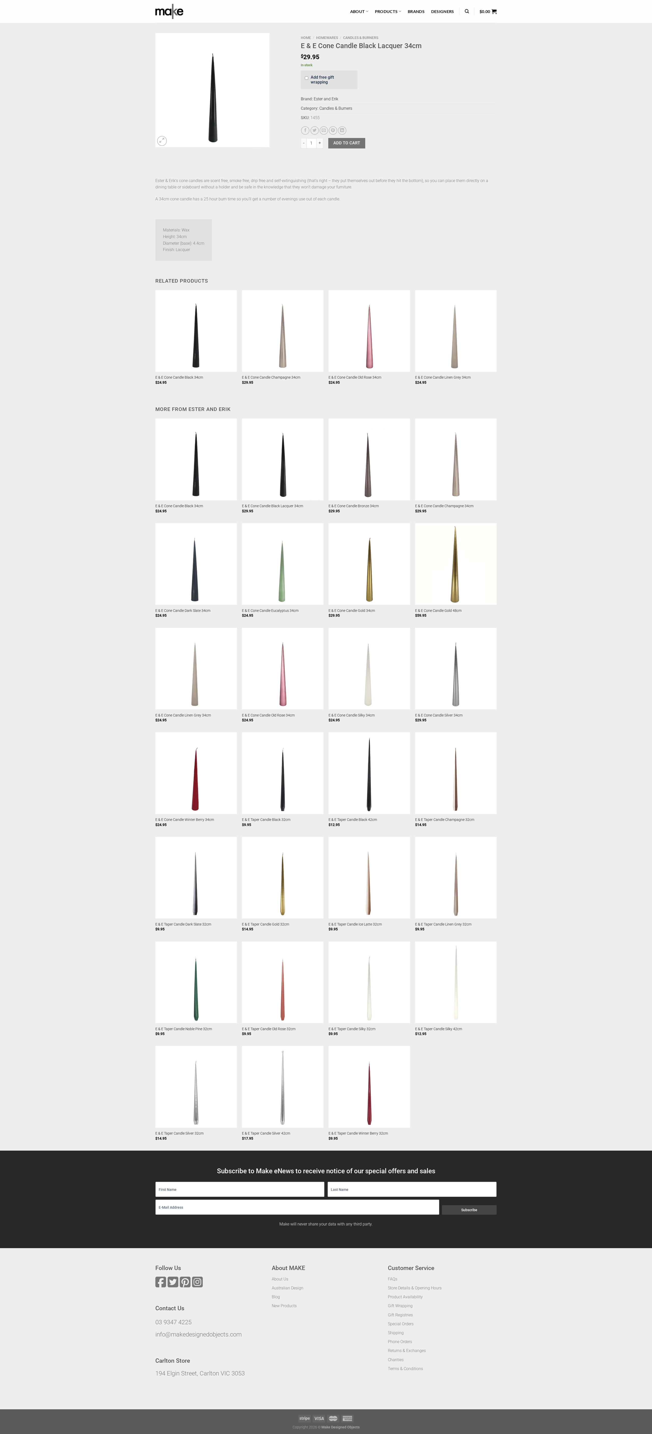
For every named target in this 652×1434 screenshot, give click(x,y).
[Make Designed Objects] (169, 11)
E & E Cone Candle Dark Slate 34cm (182, 611)
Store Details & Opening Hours (415, 1288)
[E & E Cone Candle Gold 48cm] (456, 564)
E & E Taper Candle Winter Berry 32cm (358, 1133)
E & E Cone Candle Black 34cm (179, 377)
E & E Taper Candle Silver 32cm (179, 1133)
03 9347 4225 (173, 1322)
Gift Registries (400, 1315)
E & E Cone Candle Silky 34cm (352, 715)
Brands (416, 11)
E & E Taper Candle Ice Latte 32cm (355, 924)
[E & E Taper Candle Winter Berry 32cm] (369, 1086)
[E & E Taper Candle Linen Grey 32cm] (456, 877)
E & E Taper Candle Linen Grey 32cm (443, 924)
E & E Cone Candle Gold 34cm (352, 611)
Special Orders (401, 1323)
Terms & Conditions (405, 1368)
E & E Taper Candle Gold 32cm (265, 924)
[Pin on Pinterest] (333, 130)
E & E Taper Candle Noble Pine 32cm (183, 1029)
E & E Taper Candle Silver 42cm (266, 1133)
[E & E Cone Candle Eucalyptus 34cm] (282, 564)
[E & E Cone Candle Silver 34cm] (456, 668)
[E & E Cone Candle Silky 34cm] (369, 668)
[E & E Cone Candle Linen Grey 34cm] (456, 331)
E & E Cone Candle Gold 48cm (438, 611)
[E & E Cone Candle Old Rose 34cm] (369, 331)
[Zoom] (162, 141)
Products (386, 11)
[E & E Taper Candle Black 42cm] (369, 773)
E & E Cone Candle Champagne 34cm (271, 377)
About (357, 11)
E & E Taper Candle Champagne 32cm (444, 820)
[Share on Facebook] (305, 130)
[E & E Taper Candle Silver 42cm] (282, 1086)
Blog (276, 1296)
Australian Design (287, 1288)
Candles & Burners (360, 38)
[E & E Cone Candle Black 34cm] (196, 331)
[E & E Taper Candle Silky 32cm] (369, 982)
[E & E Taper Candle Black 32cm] (282, 773)
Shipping (396, 1332)
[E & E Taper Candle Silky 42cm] (456, 982)
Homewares (327, 38)
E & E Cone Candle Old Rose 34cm (355, 377)
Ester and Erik (326, 98)
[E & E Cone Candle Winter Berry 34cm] (196, 773)
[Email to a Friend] (324, 130)
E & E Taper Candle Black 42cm (353, 820)
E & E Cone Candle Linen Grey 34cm (443, 377)
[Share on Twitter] (314, 130)
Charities (396, 1359)
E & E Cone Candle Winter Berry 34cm (184, 820)
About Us (280, 1279)
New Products (284, 1305)
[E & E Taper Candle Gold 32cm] (282, 877)
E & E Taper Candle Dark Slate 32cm (183, 924)
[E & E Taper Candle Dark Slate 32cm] (196, 877)
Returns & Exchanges (407, 1350)
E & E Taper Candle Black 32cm (266, 820)
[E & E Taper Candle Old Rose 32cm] (282, 982)
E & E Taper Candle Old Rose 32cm (268, 1029)
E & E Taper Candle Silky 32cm (352, 1029)
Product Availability (405, 1296)
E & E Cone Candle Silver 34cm (439, 715)
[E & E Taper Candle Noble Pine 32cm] (196, 982)
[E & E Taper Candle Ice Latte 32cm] (369, 877)
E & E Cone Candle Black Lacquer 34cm (272, 506)
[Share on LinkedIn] (342, 130)
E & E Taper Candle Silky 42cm (438, 1029)
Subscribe (469, 1210)
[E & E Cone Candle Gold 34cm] (369, 564)
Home (306, 38)
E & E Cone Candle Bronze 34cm (354, 506)
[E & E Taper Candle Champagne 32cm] (456, 773)
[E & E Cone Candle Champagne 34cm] (282, 331)
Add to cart (346, 143)
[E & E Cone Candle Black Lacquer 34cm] (282, 459)
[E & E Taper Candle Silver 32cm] (196, 1086)
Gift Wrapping (400, 1305)
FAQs (392, 1279)
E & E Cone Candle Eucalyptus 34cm (270, 611)
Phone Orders (400, 1341)
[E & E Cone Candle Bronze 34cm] (369, 459)
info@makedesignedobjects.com (198, 1334)
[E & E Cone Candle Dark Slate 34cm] (196, 564)
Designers (442, 11)
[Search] (467, 11)
